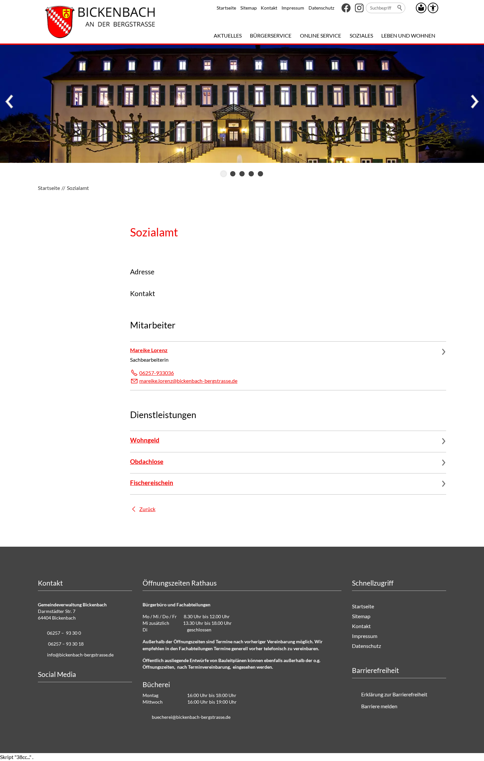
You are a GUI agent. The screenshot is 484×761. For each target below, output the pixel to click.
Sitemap (248, 8)
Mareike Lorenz (149, 350)
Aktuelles (228, 35)
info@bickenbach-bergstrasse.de (80, 654)
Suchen (400, 8)
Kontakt (269, 8)
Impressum (293, 8)
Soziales (361, 35)
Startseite (226, 8)
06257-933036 (156, 373)
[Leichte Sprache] (421, 8)
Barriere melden (379, 706)
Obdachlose (146, 461)
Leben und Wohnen (408, 35)
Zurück (147, 509)
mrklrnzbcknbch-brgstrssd (187, 381)
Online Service (320, 35)
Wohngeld (144, 440)
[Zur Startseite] (99, 21)
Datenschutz (321, 8)
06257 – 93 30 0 (64, 633)
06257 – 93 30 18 (66, 644)
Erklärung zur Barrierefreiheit (394, 694)
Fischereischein (151, 482)
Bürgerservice (270, 35)
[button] (346, 8)
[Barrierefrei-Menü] (433, 8)
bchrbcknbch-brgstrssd (190, 717)
